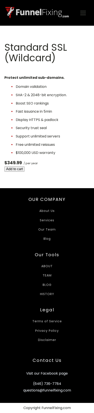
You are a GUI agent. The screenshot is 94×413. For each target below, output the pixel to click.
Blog (47, 238)
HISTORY (47, 294)
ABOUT (47, 266)
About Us (47, 211)
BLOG (47, 285)
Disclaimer (47, 340)
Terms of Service (47, 321)
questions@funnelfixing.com (47, 390)
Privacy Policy (47, 330)
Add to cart (14, 169)
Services (47, 220)
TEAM (47, 275)
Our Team (47, 229)
